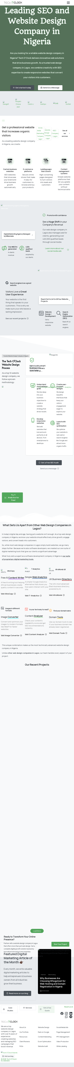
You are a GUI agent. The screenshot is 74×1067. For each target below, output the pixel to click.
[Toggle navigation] (68, 2)
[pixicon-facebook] (62, 1013)
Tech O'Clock (11, 1059)
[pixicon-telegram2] (71, 1016)
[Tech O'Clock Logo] (9, 1021)
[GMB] (56, 103)
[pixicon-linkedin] (71, 1013)
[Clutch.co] (31, 103)
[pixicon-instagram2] (66, 1013)
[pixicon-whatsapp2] (66, 1016)
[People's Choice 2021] (18, 103)
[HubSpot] (43, 103)
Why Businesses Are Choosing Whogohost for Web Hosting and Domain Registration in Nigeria (52, 982)
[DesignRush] (6, 103)
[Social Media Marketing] (40, 133)
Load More (37, 931)
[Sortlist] (68, 103)
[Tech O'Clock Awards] (9, 1052)
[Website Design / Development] (47, 133)
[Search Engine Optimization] (55, 133)
